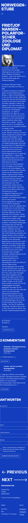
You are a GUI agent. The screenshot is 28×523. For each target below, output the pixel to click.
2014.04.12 (7, 353)
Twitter (21, 514)
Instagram (22, 512)
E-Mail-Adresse (5, 432)
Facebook (22, 509)
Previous (17, 472)
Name (2, 425)
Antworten (4, 361)
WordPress (17, 497)
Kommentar (4, 406)
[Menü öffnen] (2, 14)
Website (2, 440)
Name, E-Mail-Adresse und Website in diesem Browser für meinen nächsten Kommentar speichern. (14, 449)
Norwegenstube (13, 7)
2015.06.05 (7, 370)
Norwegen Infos (8, 329)
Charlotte (7, 321)
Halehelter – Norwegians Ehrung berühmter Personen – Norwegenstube (14, 349)
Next (7, 479)
